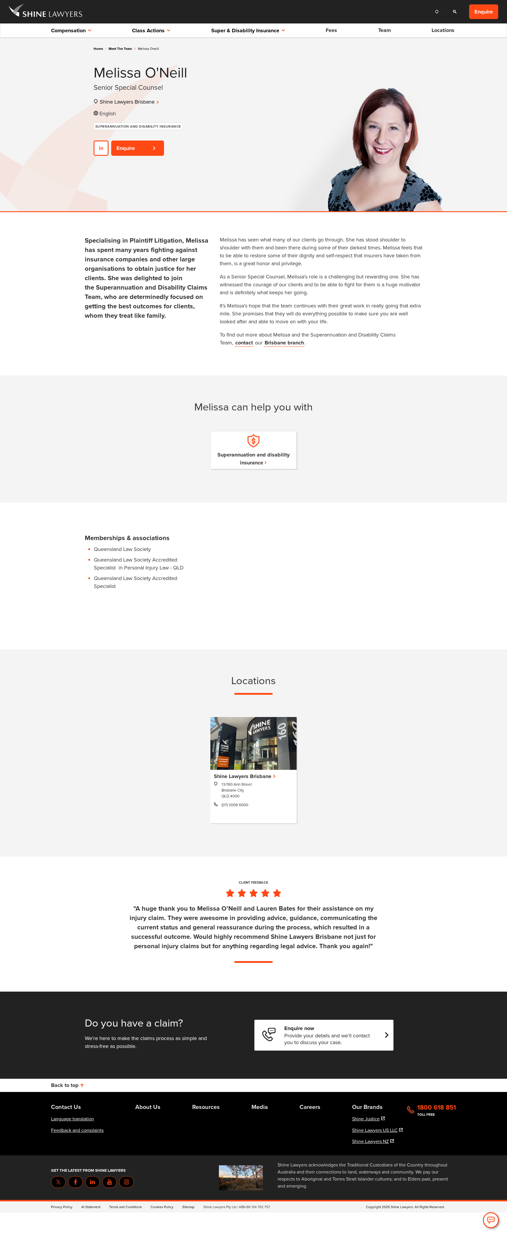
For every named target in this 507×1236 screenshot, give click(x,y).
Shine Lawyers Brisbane (127, 101)
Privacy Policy (61, 1206)
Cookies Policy (162, 1206)
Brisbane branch (284, 342)
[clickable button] (438, 12)
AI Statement (90, 1206)
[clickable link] (45, 12)
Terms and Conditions (125, 1206)
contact (244, 342)
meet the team (122, 48)
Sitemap (188, 1206)
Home (98, 48)
